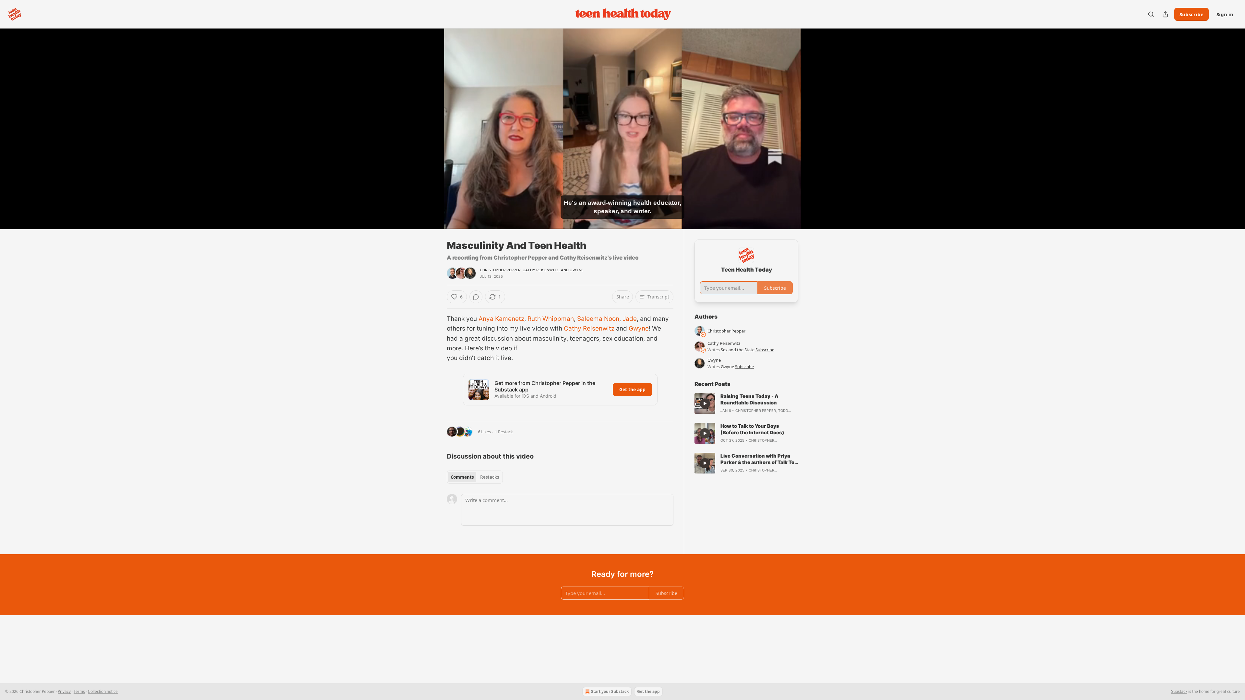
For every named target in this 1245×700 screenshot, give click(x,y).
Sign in (1224, 14)
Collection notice (103, 691)
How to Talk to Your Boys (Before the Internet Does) (752, 429)
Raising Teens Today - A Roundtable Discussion (749, 399)
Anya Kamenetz (501, 318)
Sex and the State (737, 350)
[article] (746, 403)
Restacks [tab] (489, 477)
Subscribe (1192, 14)
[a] (705, 403)
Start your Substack (610, 691)
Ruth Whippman (551, 318)
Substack (1179, 691)
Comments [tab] (462, 477)
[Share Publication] (1165, 14)
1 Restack (504, 432)
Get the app (632, 389)
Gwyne (577, 270)
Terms (79, 691)
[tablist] (475, 477)
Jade (629, 318)
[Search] (1150, 14)
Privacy (64, 691)
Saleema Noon (598, 318)
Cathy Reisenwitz (541, 270)
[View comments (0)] (814, 128)
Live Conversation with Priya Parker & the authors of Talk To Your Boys (757, 459)
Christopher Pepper (500, 270)
